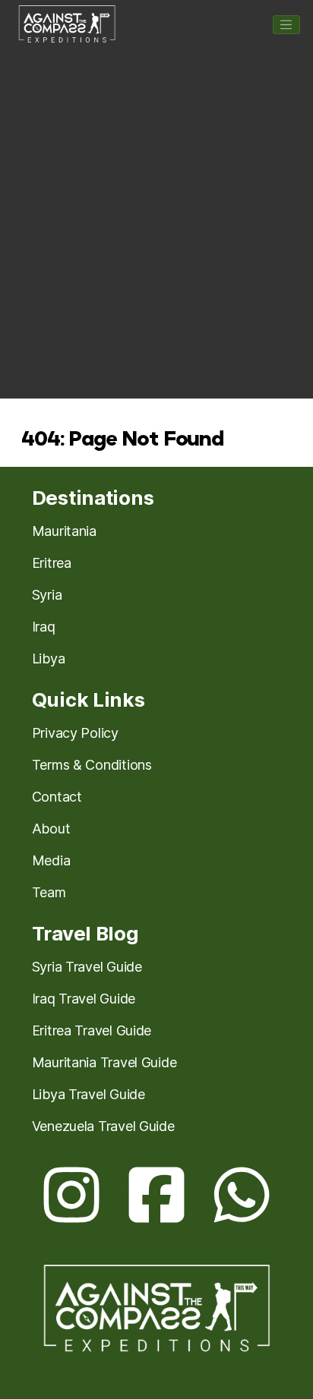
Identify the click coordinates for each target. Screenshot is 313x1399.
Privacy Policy (75, 733)
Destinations (93, 497)
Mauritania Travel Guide (104, 1062)
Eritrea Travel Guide (92, 1030)
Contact (57, 797)
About (51, 829)
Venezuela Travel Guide (103, 1126)
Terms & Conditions (92, 765)
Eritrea (51, 563)
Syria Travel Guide (87, 967)
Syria (47, 595)
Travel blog (85, 933)
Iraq (43, 627)
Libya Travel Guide (88, 1094)
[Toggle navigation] (286, 25)
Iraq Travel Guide (83, 999)
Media (51, 860)
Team (49, 892)
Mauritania (64, 531)
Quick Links (88, 699)
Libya (48, 658)
